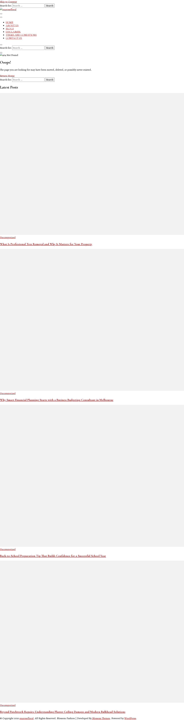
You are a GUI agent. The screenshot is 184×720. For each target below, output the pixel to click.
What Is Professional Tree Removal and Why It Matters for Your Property (46, 244)
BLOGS (10, 28)
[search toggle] (1, 44)
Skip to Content (8, 1)
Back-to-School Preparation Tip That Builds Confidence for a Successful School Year (53, 556)
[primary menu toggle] (1, 13)
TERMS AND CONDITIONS (21, 34)
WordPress (130, 718)
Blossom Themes (101, 718)
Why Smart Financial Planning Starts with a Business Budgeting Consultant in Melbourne (56, 400)
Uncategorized (8, 237)
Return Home (7, 75)
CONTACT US (14, 38)
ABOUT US (12, 25)
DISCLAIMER (13, 31)
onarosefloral (26, 718)
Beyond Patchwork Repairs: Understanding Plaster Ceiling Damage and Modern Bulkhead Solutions (62, 712)
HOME (9, 22)
